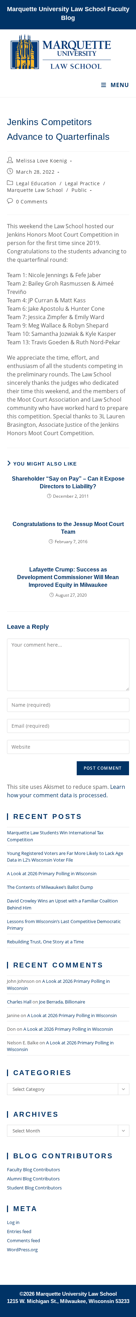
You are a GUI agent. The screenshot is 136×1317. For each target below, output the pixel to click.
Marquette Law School (35, 190)
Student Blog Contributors (34, 1188)
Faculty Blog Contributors (33, 1169)
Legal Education (36, 183)
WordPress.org (22, 1249)
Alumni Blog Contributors (33, 1178)
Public (79, 190)
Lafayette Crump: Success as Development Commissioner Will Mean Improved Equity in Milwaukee (68, 577)
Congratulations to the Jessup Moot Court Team (68, 528)
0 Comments (31, 201)
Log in (13, 1222)
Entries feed (19, 1231)
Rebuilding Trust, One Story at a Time (45, 941)
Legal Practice (82, 183)
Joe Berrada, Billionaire (62, 1002)
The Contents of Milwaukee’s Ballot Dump (50, 887)
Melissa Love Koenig (41, 160)
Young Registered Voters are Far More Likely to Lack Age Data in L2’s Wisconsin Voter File (65, 856)
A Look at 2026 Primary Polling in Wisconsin (52, 873)
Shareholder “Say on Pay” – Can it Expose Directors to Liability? (68, 482)
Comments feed (23, 1240)
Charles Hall (19, 1002)
